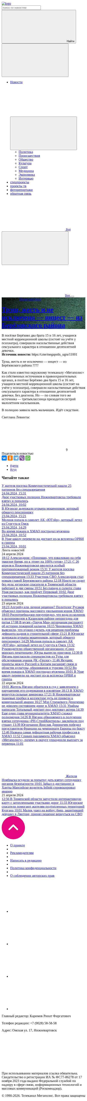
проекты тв (18, 186)
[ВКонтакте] (4, 458)
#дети (14, 465)
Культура (25, 163)
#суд (13, 469)
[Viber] (21, 458)
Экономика (27, 174)
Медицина (26, 171)
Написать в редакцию (26, 860)
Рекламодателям (22, 853)
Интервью (26, 178)
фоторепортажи (21, 190)
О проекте (17, 845)
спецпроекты (19, 182)
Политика (26, 152)
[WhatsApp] (27, 458)
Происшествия (29, 155)
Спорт (23, 167)
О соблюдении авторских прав (32, 875)
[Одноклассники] (10, 458)
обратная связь (20, 193)
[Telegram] (16, 458)
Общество (26, 159)
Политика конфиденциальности (33, 868)
